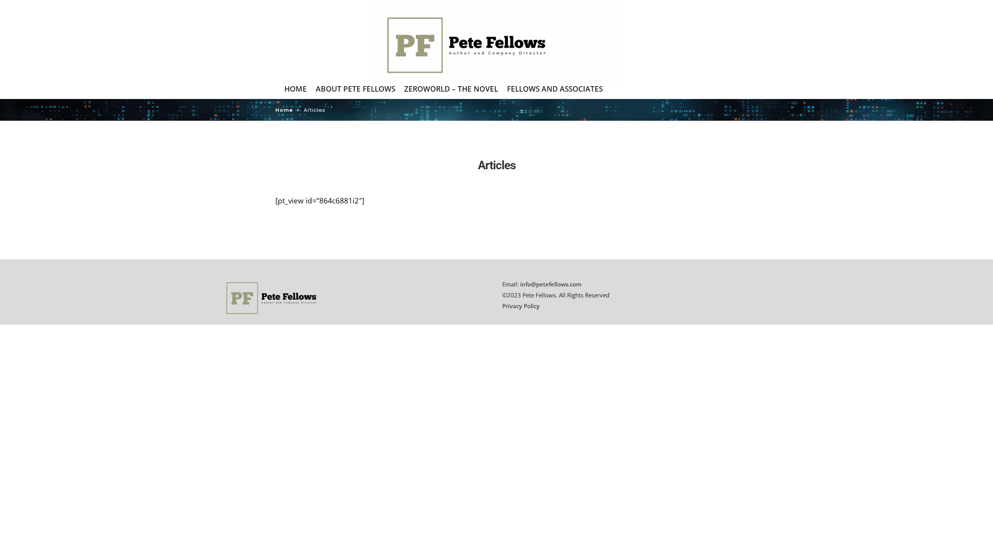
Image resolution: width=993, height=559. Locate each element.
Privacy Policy (521, 306)
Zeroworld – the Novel (451, 89)
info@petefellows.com (550, 284)
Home (295, 89)
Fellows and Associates (555, 89)
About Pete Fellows (355, 89)
